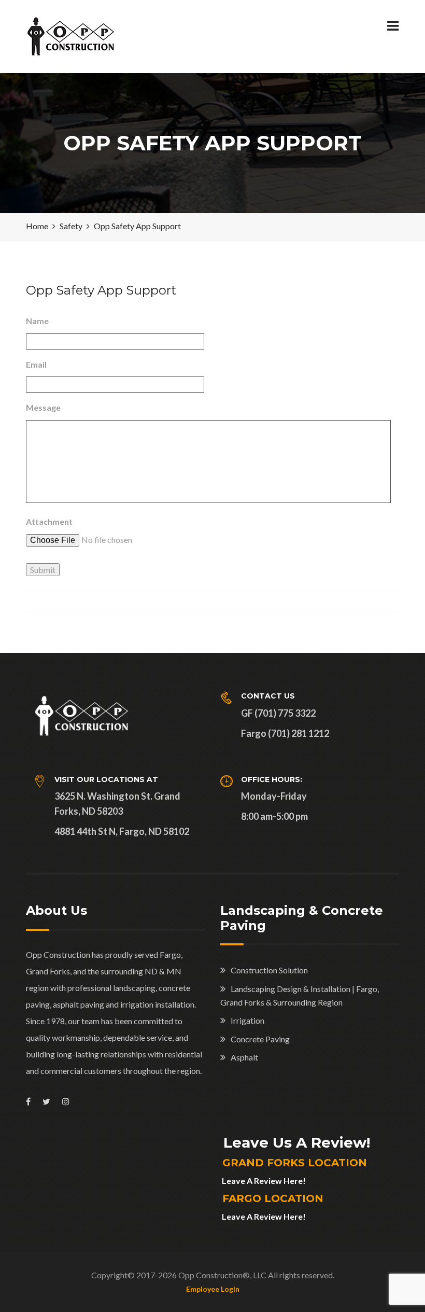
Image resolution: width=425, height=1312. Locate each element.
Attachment (49, 521)
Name (37, 321)
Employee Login (212, 1289)
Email (36, 364)
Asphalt (244, 1057)
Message (43, 407)
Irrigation (247, 1020)
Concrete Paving (260, 1039)
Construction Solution (269, 970)
